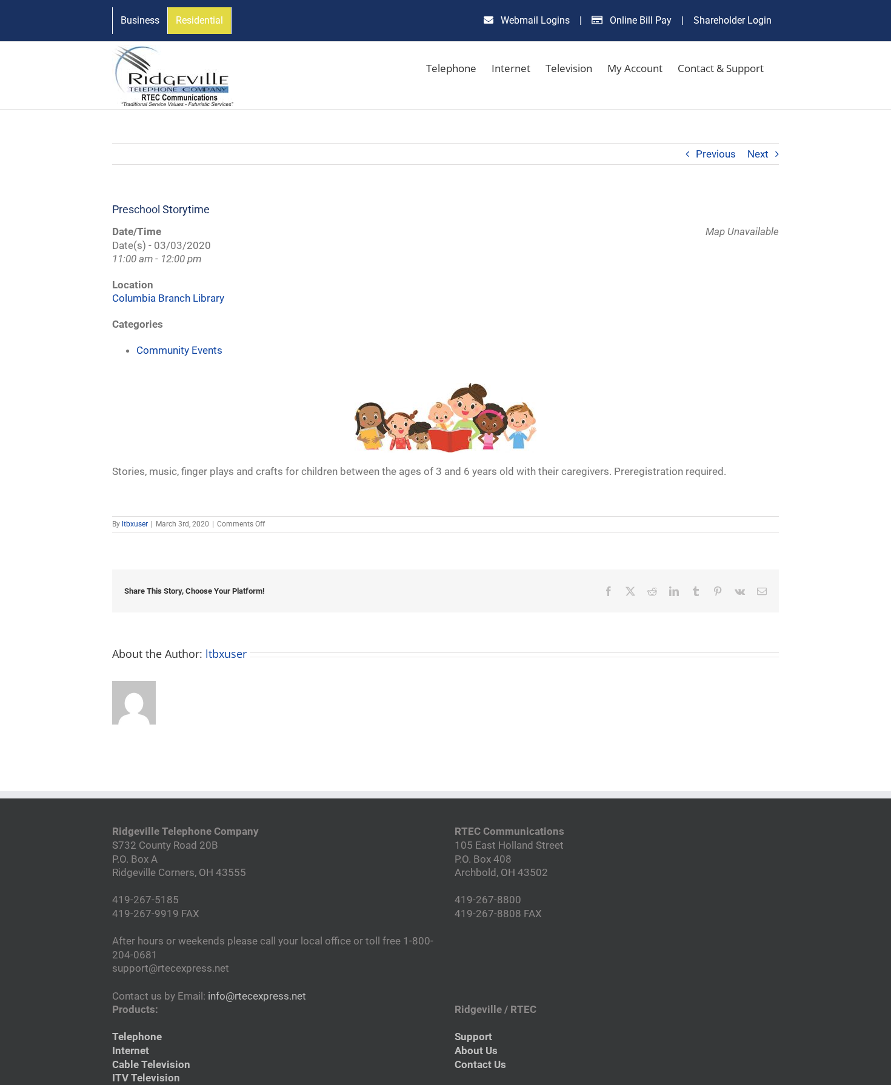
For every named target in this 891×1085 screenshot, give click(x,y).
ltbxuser (135, 524)
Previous (716, 154)
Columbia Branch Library (168, 298)
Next (758, 154)
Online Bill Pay (639, 20)
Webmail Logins (534, 20)
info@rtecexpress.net (257, 996)
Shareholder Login (732, 20)
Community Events (179, 350)
